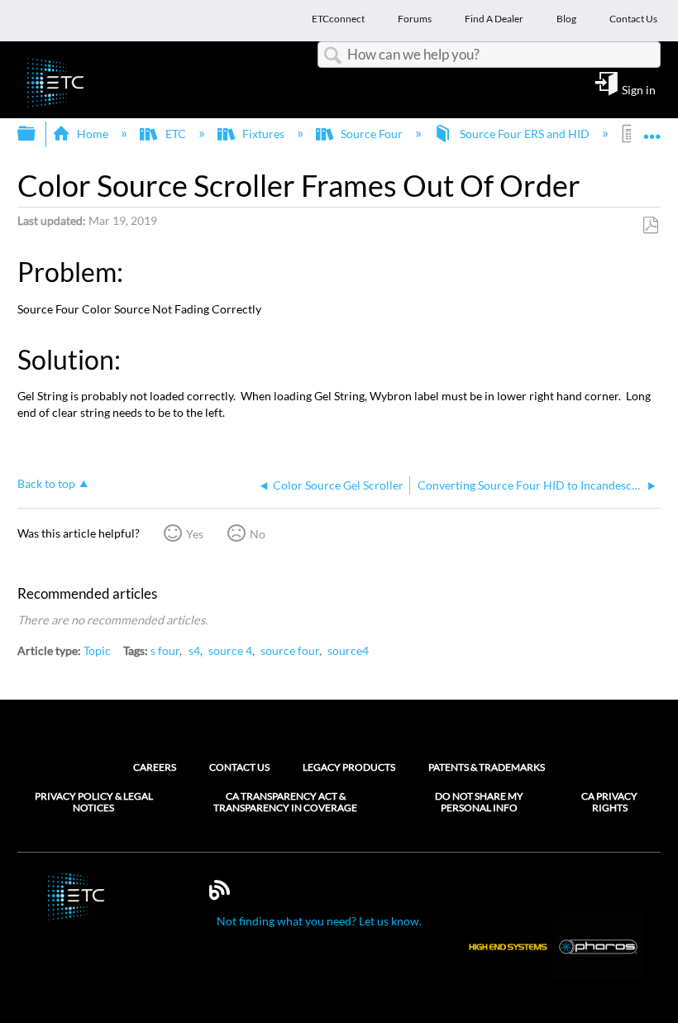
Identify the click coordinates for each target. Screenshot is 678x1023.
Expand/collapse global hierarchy (37, 134)
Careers (154, 767)
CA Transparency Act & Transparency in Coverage (285, 802)
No (257, 534)
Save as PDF (650, 225)
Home (92, 134)
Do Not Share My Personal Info (479, 802)
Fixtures (263, 134)
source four (289, 650)
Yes (194, 534)
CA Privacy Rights (609, 802)
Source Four (371, 134)
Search (332, 56)
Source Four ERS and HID (524, 134)
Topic (97, 650)
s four (164, 650)
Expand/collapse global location (652, 128)
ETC (175, 134)
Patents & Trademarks (486, 767)
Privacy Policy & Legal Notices (94, 802)
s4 (194, 650)
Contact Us (239, 767)
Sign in (639, 89)
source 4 (230, 650)
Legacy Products (349, 767)
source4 (348, 650)
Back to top (46, 483)
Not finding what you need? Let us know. (319, 921)
